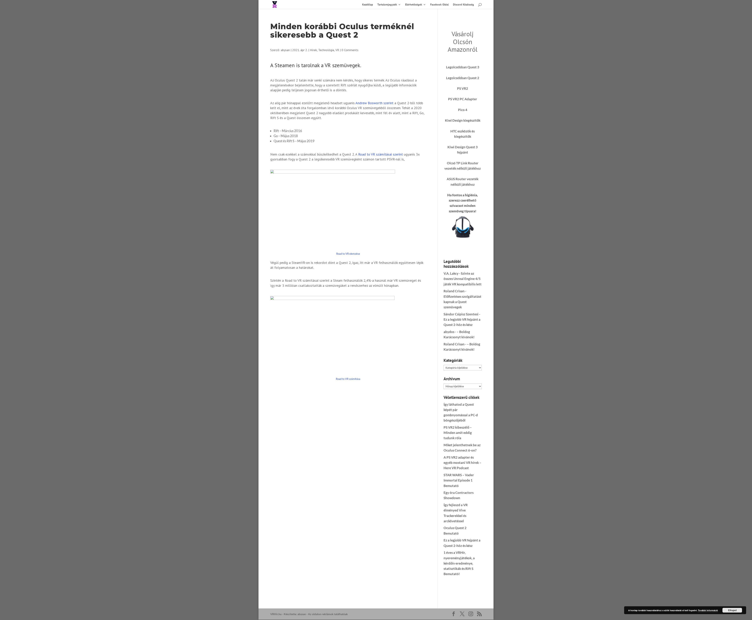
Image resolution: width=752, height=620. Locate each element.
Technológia (326, 50)
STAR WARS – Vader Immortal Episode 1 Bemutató (459, 480)
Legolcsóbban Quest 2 (462, 78)
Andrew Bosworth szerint (374, 103)
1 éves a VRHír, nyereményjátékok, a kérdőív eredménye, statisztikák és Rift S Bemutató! (459, 563)
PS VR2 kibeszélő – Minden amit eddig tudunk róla (458, 432)
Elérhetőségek (413, 4)
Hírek (313, 50)
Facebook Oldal (439, 4)
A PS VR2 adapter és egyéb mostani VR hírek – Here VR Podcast (462, 462)
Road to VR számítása (348, 378)
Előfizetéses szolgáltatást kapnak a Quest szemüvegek (462, 301)
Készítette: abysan (295, 614)
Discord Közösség (463, 4)
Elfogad (732, 610)
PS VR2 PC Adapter (462, 99)
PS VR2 (462, 88)
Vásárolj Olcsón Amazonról (462, 41)
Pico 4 (462, 110)
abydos (449, 332)
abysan (285, 50)
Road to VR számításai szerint (380, 154)
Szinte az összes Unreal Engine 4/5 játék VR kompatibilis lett (463, 278)
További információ (708, 610)
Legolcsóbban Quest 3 (462, 67)
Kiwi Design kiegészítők (462, 120)
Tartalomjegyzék (387, 4)
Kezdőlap (367, 4)
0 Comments (350, 50)
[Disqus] (348, 435)
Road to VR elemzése (348, 253)
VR (337, 50)
